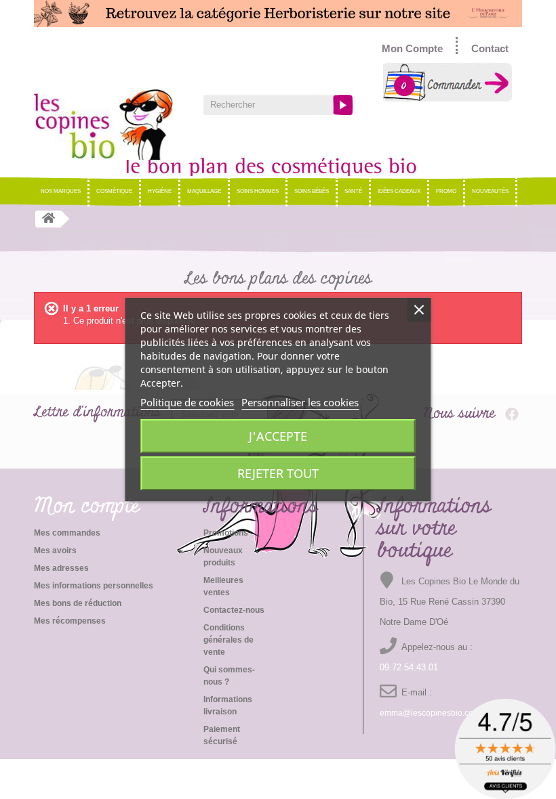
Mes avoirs (55, 550)
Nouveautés (490, 191)
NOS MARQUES (61, 191)
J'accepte (278, 436)
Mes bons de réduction (77, 603)
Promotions (225, 533)
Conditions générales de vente (228, 640)
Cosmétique (114, 191)
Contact (490, 48)
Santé (353, 191)
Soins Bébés (311, 191)
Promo (446, 191)
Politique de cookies (187, 402)
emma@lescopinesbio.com (430, 713)
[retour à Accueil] (48, 219)
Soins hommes (258, 191)
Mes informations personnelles (93, 585)
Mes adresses (61, 568)
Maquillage (204, 191)
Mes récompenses (70, 621)
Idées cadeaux (399, 191)
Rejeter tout (278, 473)
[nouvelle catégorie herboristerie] (278, 13)
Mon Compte (412, 48)
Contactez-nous (233, 610)
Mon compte (87, 506)
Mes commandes (67, 533)
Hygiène (160, 191)
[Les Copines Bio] (108, 124)
